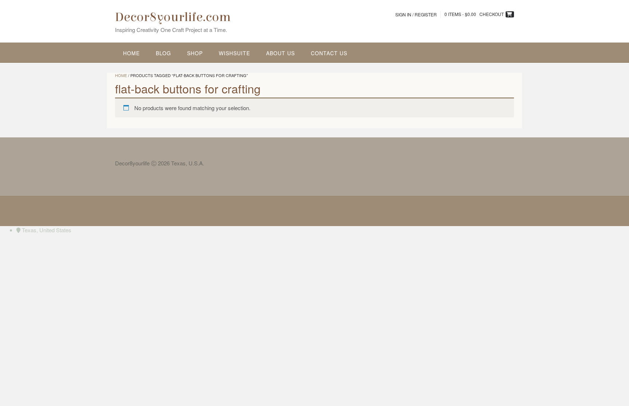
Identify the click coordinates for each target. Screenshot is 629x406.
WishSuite (234, 53)
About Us (280, 53)
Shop (195, 53)
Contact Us (329, 53)
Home (131, 53)
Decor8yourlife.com (173, 17)
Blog (163, 53)
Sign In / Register (416, 14)
